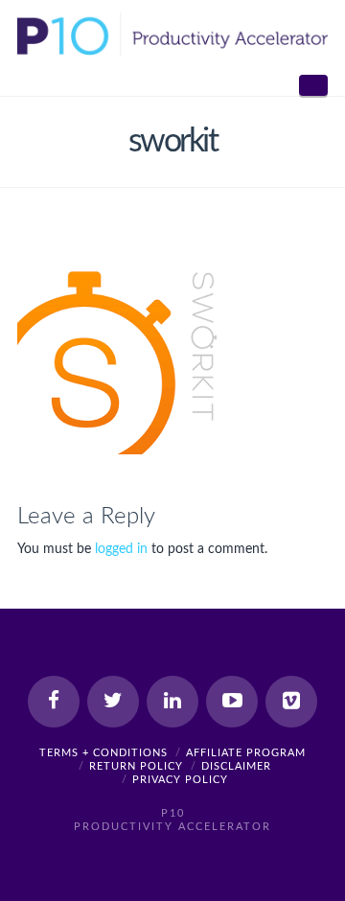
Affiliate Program (246, 753)
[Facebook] (54, 702)
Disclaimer (236, 766)
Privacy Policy (180, 779)
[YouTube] (232, 702)
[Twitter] (113, 702)
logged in (121, 549)
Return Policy (136, 766)
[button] (313, 85)
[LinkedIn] (172, 702)
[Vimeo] (291, 702)
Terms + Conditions (103, 753)
